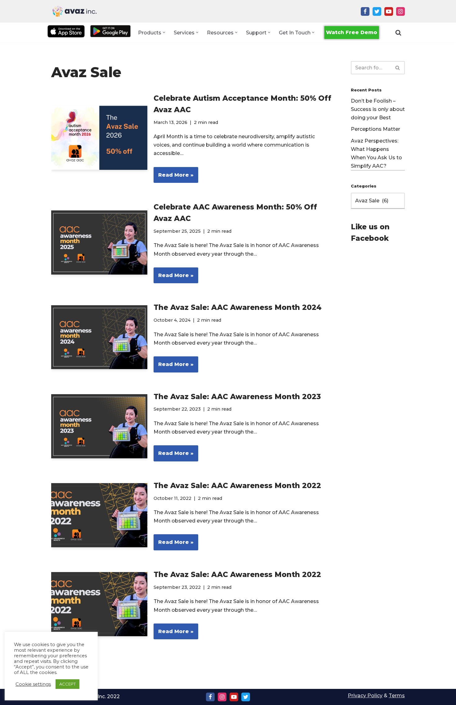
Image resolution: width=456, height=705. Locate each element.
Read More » (174, 177)
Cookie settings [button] (33, 684)
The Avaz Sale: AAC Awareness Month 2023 (237, 396)
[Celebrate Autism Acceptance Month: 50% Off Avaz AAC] (99, 138)
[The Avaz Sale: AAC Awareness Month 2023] (99, 426)
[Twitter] (377, 11)
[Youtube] (388, 11)
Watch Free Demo (351, 32)
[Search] (398, 32)
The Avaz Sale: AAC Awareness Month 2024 (238, 307)
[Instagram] (400, 11)
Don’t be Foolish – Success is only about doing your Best (378, 109)
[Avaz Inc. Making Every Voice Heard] (74, 11)
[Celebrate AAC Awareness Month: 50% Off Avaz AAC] (99, 242)
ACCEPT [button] (67, 683)
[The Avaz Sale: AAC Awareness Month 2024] (99, 337)
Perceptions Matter (375, 129)
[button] (164, 32)
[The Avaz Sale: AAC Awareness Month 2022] (99, 515)
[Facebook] (365, 11)
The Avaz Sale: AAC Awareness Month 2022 (237, 485)
